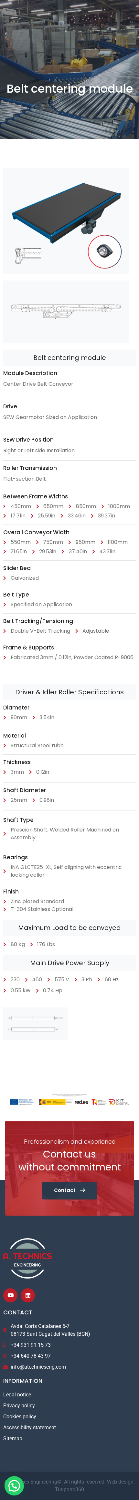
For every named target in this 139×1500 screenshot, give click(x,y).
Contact (65, 1190)
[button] (14, 1485)
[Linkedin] (28, 1295)
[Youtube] (10, 1295)
